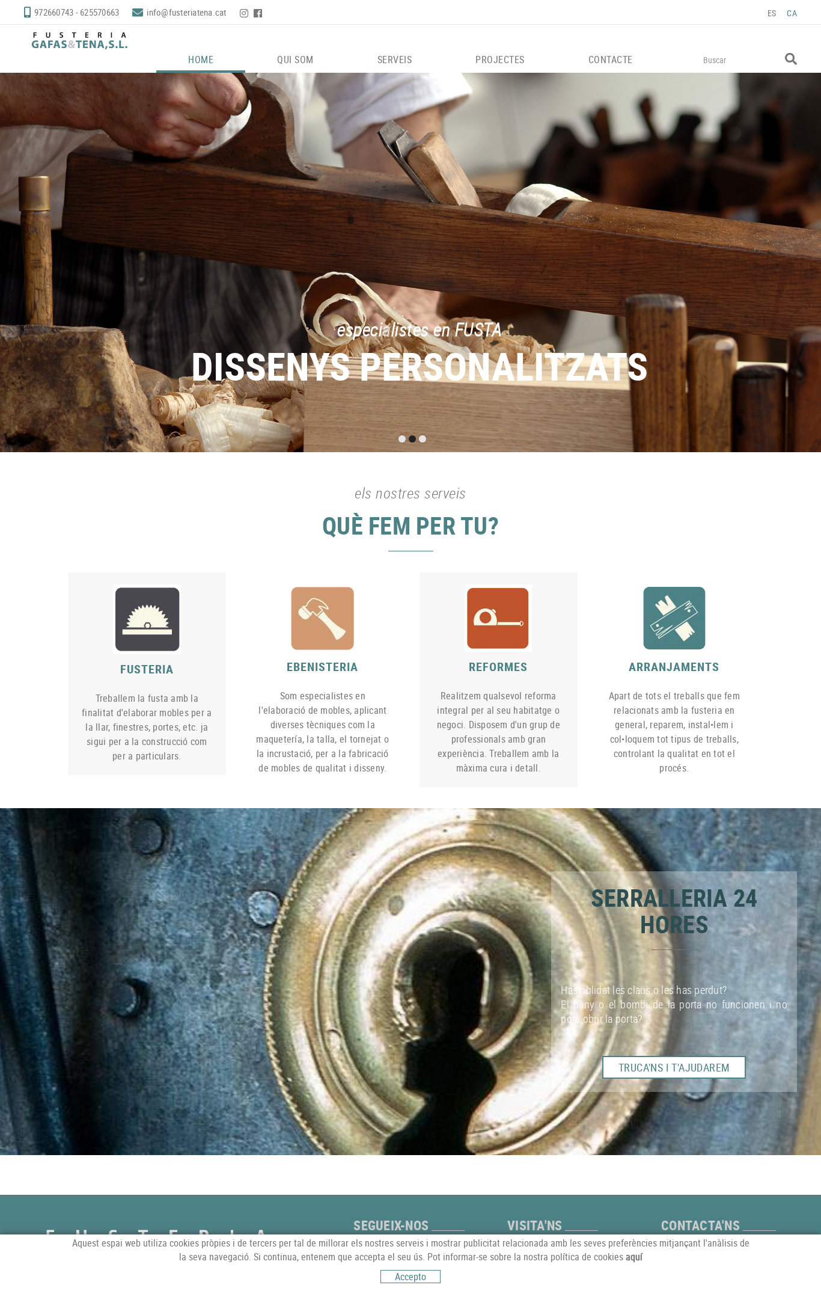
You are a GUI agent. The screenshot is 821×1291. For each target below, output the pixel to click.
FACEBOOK (259, 13)
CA (792, 13)
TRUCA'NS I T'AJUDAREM (674, 1067)
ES (772, 13)
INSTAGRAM (245, 13)
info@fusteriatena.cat (186, 12)
